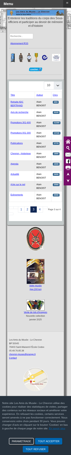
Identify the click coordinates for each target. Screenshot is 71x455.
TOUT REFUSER (36, 449)
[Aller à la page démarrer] (11, 207)
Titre (13, 95)
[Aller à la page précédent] (15, 207)
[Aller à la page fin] (11, 214)
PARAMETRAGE (21, 441)
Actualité (15, 174)
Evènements (17, 195)
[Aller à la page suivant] (45, 207)
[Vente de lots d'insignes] (35, 305)
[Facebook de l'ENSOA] (13, 57)
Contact (13, 358)
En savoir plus (57, 428)
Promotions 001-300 (21, 133)
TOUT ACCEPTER (48, 441)
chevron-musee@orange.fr (22, 354)
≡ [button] (67, 3)
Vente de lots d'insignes (35, 312)
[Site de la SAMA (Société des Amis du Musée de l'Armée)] (45, 57)
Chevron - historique (21, 153)
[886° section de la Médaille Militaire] (36, 57)
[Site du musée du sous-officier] (21, 57)
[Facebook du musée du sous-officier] (29, 57)
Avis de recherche (19, 112)
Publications (17, 143)
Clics (55, 95)
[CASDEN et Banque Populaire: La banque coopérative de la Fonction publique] (35, 69)
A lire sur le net (18, 184)
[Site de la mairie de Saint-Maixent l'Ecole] (56, 57)
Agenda (14, 164)
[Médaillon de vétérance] (35, 239)
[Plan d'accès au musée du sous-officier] (35, 379)
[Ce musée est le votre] (35, 271)
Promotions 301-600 (21, 122)
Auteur (39, 95)
